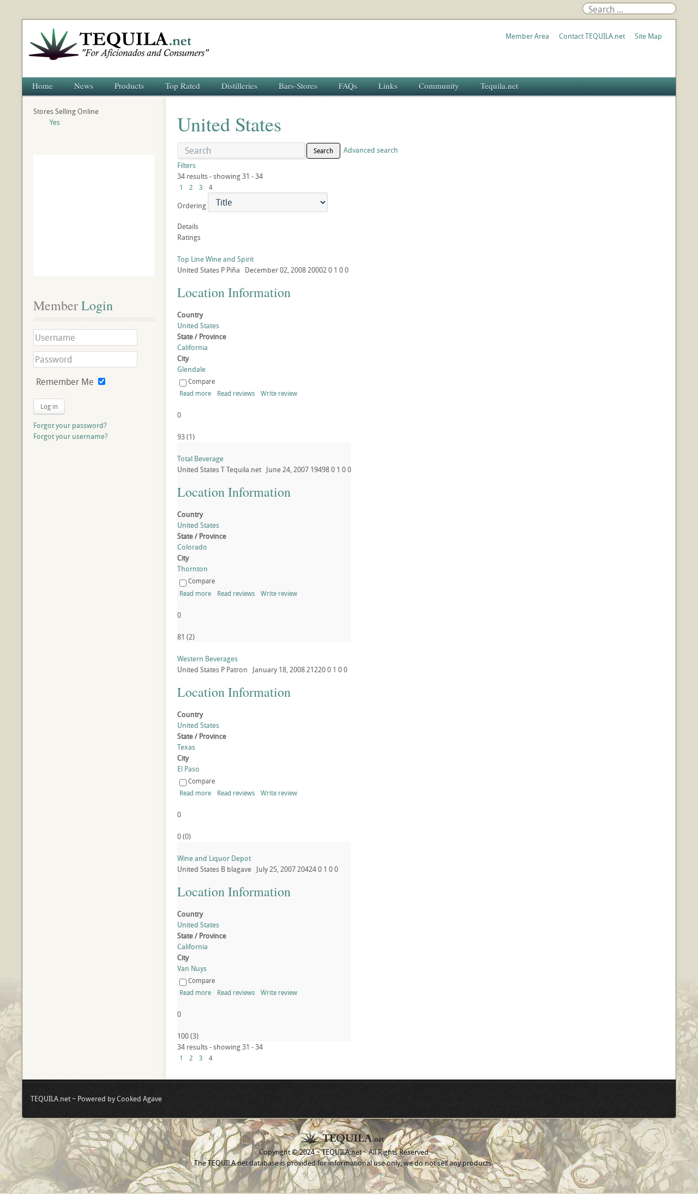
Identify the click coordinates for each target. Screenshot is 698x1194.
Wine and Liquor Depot (214, 858)
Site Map (648, 36)
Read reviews (236, 393)
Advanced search (371, 150)
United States (198, 325)
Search (323, 150)
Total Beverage (200, 458)
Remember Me (65, 382)
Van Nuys (192, 968)
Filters (186, 165)
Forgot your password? (70, 425)
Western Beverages (207, 659)
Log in (49, 406)
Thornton (192, 569)
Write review (279, 393)
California (192, 347)
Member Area (527, 36)
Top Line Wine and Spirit (215, 259)
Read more (195, 393)
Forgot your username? (70, 436)
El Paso (188, 769)
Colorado (192, 547)
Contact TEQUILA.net (592, 36)
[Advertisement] (93, 215)
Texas (186, 747)
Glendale (191, 369)
